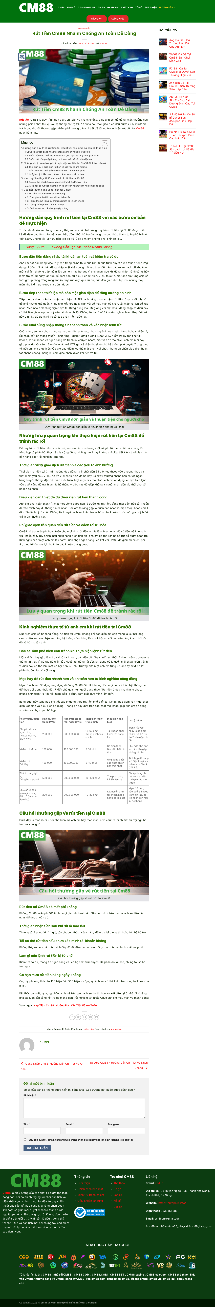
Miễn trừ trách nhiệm (91, 1194)
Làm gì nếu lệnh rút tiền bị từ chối (47, 204)
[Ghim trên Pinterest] (90, 1017)
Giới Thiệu (151, 7)
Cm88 (140, 128)
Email (70, 1124)
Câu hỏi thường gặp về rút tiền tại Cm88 (47, 189)
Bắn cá (118, 1194)
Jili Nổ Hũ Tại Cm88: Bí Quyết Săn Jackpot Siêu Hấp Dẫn (182, 119)
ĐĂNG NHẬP (118, 18)
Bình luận (30, 1095)
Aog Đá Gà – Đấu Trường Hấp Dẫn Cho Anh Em (180, 43)
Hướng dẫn (166, 7)
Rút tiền (24, 119)
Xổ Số (138, 7)
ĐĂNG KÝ (96, 18)
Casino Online (86, 7)
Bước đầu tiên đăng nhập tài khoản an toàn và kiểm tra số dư (59, 151)
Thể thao (119, 1183)
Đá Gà (101, 7)
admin (103, 43)
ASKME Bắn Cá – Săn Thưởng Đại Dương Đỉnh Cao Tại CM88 (182, 101)
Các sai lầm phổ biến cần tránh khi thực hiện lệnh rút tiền (58, 182)
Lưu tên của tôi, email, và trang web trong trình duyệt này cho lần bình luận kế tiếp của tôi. (81, 1139)
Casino (118, 1206)
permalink (116, 1029)
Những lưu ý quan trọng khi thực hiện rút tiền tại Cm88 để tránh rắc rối (65, 163)
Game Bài (113, 7)
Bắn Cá (71, 7)
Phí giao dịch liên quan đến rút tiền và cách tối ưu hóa (56, 174)
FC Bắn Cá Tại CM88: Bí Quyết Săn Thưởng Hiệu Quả (182, 72)
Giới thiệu (84, 1183)
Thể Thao (127, 7)
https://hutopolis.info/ (172, 1203)
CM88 (61, 7)
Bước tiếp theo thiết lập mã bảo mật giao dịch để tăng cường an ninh (64, 155)
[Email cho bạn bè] (84, 1017)
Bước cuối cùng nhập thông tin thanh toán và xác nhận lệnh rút (61, 159)
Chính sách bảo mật (90, 1189)
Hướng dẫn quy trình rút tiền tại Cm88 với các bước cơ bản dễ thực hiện (65, 148)
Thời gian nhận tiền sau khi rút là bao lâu (50, 197)
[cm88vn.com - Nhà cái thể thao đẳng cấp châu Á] (36, 7)
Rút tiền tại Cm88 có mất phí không (47, 193)
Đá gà (117, 1189)
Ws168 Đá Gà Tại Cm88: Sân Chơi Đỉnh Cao (180, 57)
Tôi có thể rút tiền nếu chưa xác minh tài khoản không (57, 200)
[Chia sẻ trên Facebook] (72, 1017)
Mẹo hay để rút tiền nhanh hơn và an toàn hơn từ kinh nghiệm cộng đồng (66, 185)
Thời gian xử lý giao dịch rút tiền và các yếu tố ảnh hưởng (58, 167)
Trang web (114, 1124)
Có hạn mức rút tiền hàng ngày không (49, 208)
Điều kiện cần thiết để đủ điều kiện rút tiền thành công (57, 170)
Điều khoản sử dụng (90, 1200)
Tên (27, 1124)
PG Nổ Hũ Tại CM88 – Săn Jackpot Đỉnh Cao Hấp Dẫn (182, 135)
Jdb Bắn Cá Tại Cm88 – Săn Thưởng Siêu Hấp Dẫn (182, 86)
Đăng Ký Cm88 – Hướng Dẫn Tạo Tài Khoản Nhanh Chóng (69, 247)
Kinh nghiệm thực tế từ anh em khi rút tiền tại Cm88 (54, 178)
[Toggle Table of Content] (103, 143)
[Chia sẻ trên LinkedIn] (96, 1017)
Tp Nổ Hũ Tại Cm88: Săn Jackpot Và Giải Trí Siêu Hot (182, 149)
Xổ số (117, 1200)
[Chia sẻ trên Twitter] (78, 1017)
